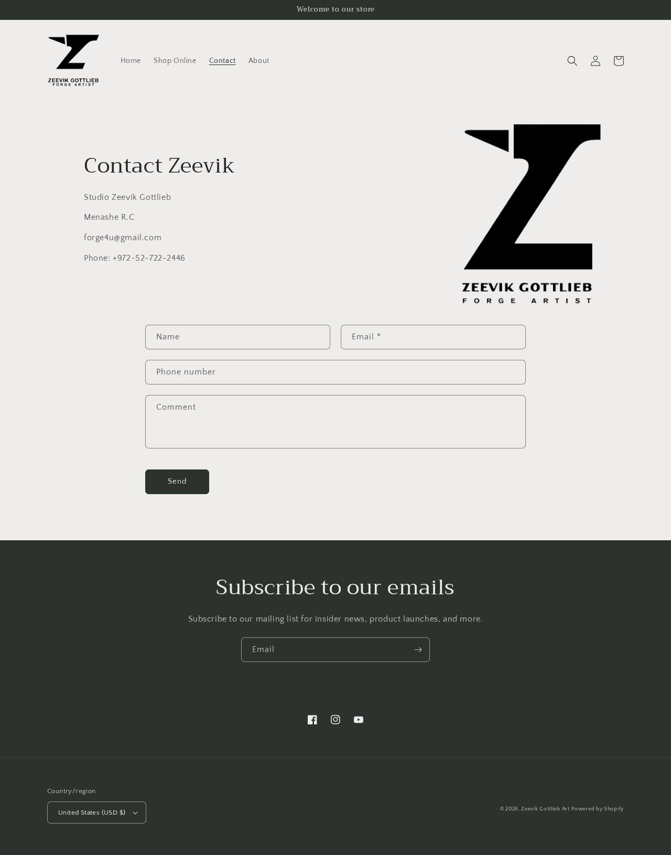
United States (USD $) (91, 812)
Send (177, 481)
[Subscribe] (417, 649)
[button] (572, 60)
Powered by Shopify (597, 809)
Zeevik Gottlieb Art (545, 809)
